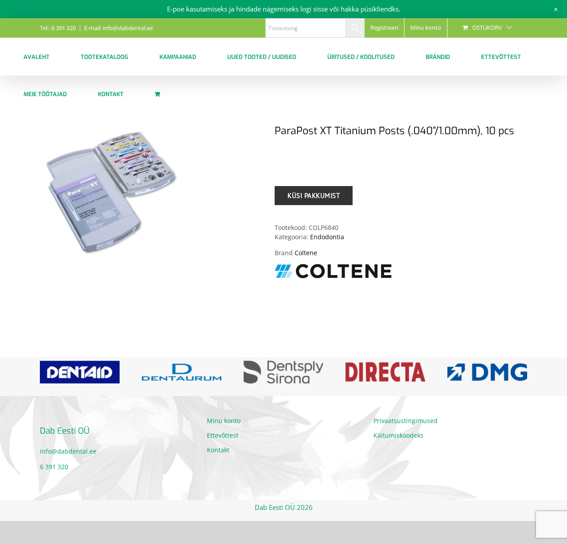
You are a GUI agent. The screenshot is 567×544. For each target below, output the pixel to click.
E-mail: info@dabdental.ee (118, 28)
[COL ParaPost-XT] (150, 192)
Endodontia (327, 237)
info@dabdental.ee (68, 451)
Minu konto (224, 420)
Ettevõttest (222, 435)
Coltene (306, 253)
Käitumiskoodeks (398, 435)
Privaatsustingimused (405, 420)
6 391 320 (54, 466)
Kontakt (218, 450)
